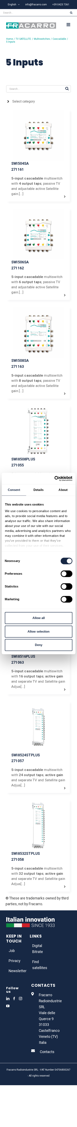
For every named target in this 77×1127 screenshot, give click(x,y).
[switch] (66, 573)
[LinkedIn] (7, 998)
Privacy (14, 961)
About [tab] (63, 490)
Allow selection (38, 631)
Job (12, 951)
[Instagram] (20, 998)
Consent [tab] (14, 490)
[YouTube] (7, 1006)
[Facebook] (14, 998)
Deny (38, 645)
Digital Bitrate (37, 949)
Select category (23, 101)
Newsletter (15, 971)
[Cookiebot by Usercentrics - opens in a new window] (54, 478)
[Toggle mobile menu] (69, 24)
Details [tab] (38, 490)
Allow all (38, 618)
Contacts (47, 1052)
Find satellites (38, 965)
